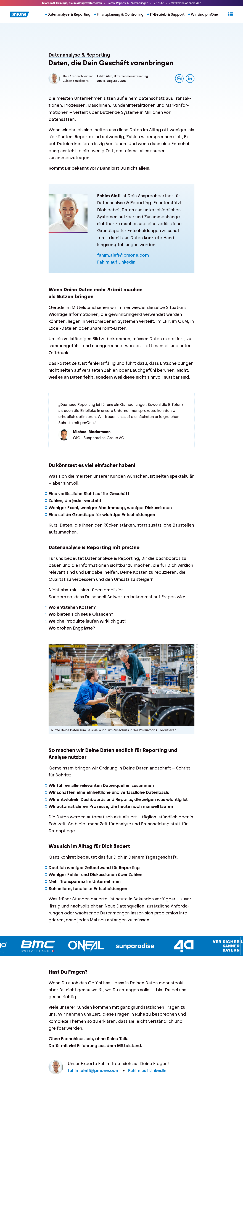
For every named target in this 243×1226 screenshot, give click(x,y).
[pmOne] (19, 15)
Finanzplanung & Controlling (120, 14)
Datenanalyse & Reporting (69, 14)
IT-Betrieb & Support (167, 14)
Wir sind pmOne (204, 14)
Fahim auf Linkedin (116, 262)
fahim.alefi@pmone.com (123, 255)
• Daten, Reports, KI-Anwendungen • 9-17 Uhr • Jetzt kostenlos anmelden (121, 3)
